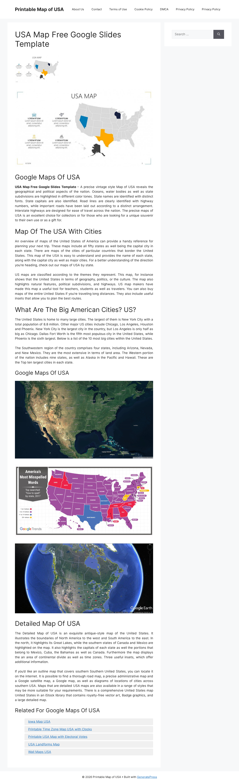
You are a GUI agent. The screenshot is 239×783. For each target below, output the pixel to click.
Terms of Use (118, 9)
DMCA (164, 9)
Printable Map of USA (39, 9)
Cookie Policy (143, 9)
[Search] (218, 34)
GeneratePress (147, 777)
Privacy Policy (185, 9)
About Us (78, 9)
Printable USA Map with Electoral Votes (57, 737)
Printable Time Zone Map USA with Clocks (60, 729)
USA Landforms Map (44, 744)
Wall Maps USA (39, 752)
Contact (96, 9)
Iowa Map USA (39, 721)
